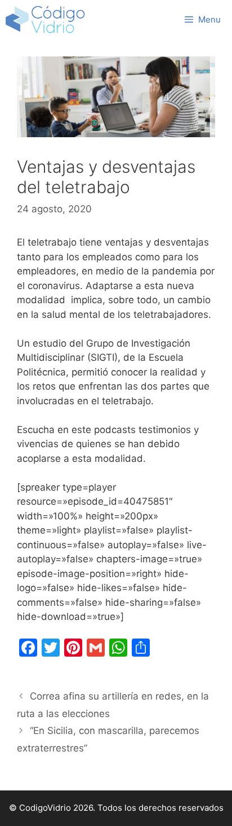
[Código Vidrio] (45, 20)
